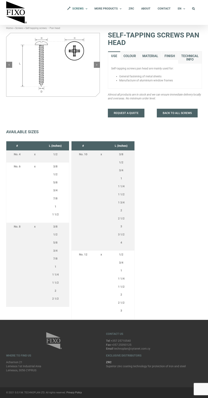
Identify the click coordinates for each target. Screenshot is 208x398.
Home (9, 28)
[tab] (114, 55)
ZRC (109, 362)
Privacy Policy (74, 392)
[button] (193, 8)
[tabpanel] (155, 76)
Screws (19, 28)
